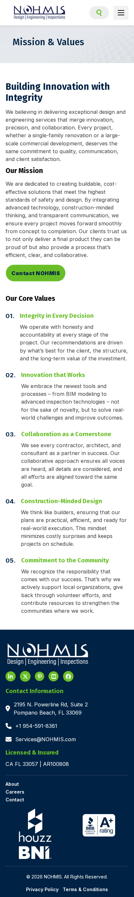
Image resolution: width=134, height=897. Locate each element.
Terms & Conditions (85, 889)
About (12, 784)
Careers (15, 792)
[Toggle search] (99, 12)
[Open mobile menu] (121, 12)
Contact (15, 800)
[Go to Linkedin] (11, 676)
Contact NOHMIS (35, 273)
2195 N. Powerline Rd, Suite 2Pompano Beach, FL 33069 (51, 708)
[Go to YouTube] (39, 676)
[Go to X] (25, 676)
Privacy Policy (42, 889)
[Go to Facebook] (68, 676)
